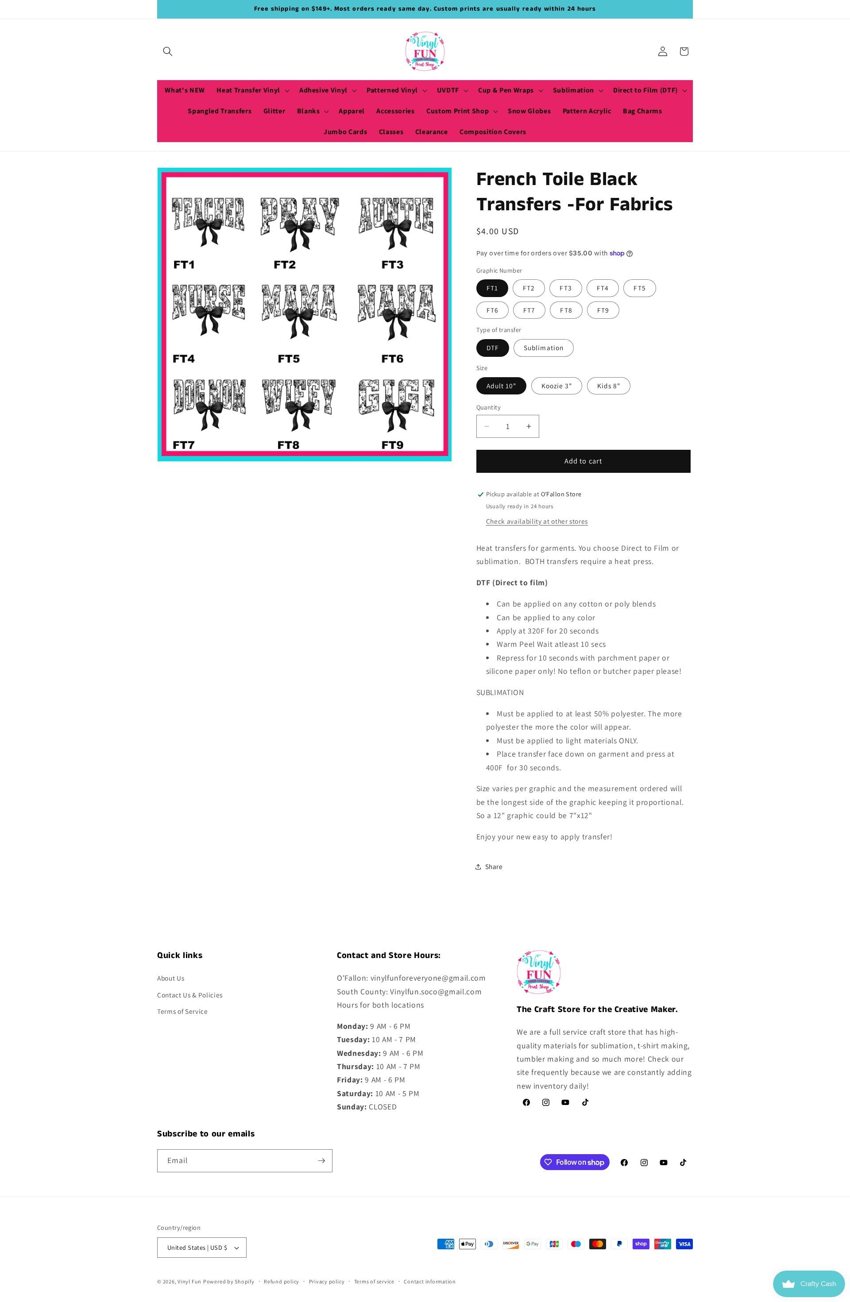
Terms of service (374, 1281)
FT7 (529, 309)
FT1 (492, 288)
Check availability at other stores (537, 521)
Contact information (430, 1281)
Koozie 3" (556, 385)
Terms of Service (182, 1011)
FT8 (566, 309)
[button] (167, 51)
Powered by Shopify (229, 1281)
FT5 (639, 288)
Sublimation (544, 348)
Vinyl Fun (189, 1281)
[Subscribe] (321, 1160)
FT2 (529, 288)
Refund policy (281, 1281)
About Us (170, 978)
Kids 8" (609, 385)
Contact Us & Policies (190, 994)
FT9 (603, 309)
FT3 (566, 288)
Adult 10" (502, 385)
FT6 (492, 309)
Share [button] (494, 866)
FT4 (603, 288)
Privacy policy (327, 1281)
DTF (493, 348)
